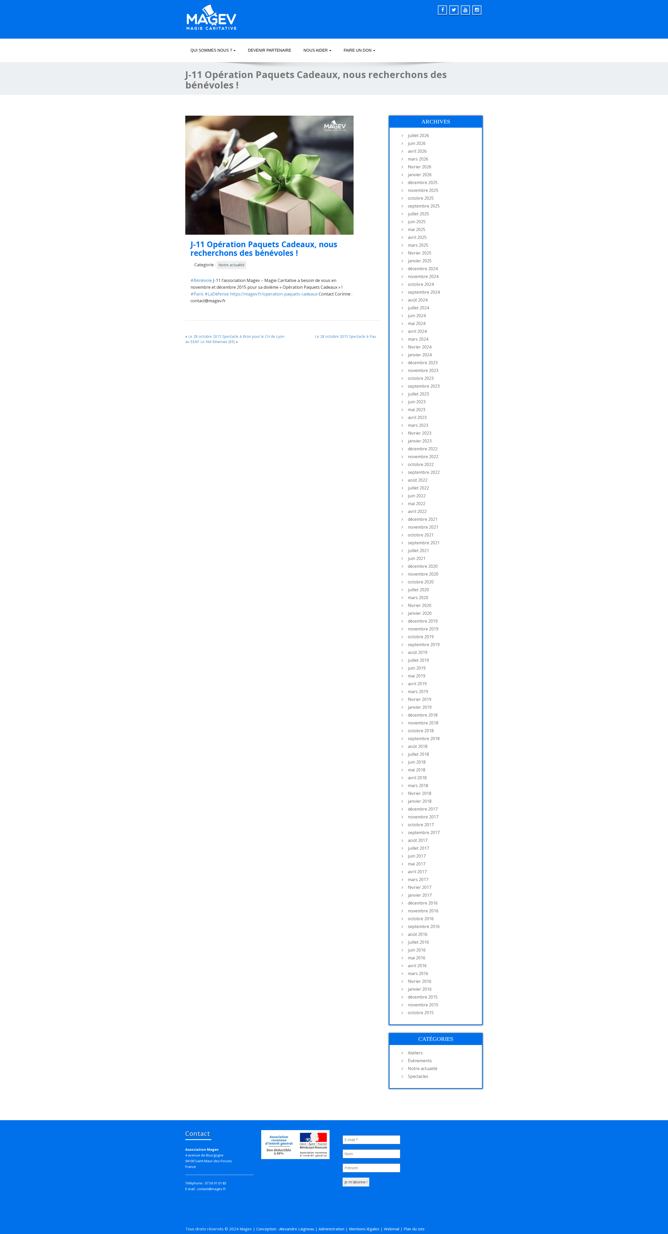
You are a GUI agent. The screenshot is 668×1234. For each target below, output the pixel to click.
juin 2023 (417, 401)
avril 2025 (417, 237)
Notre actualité (231, 264)
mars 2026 (418, 159)
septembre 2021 (424, 542)
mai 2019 (416, 675)
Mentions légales (364, 1228)
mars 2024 (418, 339)
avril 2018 (417, 777)
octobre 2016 (421, 918)
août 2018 (417, 746)
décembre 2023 (423, 362)
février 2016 (419, 981)
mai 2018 (416, 769)
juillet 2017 (418, 848)
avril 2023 (417, 417)
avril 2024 (417, 331)
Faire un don (358, 50)
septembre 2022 (424, 472)
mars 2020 (418, 597)
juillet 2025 (418, 213)
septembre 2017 (424, 832)
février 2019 (419, 699)
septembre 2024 (424, 292)
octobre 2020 (421, 581)
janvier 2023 (420, 441)
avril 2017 (417, 871)
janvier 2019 (420, 707)
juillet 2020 (418, 589)
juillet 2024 (418, 307)
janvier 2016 (420, 989)
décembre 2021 (423, 519)
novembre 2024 (423, 276)
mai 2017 (416, 863)
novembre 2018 (423, 722)
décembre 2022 (423, 448)
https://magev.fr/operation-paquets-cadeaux (274, 294)
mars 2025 (418, 245)
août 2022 (417, 480)
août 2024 (417, 300)
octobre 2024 (421, 284)
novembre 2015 (423, 1004)
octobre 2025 (421, 198)
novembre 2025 (423, 190)
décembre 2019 (423, 621)
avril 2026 (417, 151)
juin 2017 (417, 856)
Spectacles (418, 1076)
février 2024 (419, 347)
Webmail (391, 1228)
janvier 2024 (420, 354)
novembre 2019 (423, 628)
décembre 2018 (423, 715)
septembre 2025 (424, 206)
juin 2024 (417, 315)
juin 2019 (417, 668)
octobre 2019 (421, 636)
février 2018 (419, 793)
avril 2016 (417, 965)
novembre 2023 (423, 370)
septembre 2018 (424, 738)
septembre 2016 (424, 926)
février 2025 (419, 253)
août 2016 (417, 934)
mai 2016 (416, 957)
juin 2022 (417, 495)
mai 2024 (416, 323)
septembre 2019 (424, 644)
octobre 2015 (421, 1012)
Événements (420, 1060)
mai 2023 (416, 409)
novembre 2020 (423, 574)
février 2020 (419, 605)
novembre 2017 (423, 816)
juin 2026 (417, 143)
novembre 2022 (423, 456)
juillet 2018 (418, 754)
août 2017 (417, 840)
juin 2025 (417, 221)
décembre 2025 (423, 182)
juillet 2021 (418, 550)
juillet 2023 (418, 394)
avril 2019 (417, 683)
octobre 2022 (421, 464)
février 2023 (419, 433)
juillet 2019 (418, 660)
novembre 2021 (423, 527)
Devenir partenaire (269, 50)
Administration (331, 1228)
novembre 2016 (423, 910)
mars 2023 (418, 425)
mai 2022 (416, 503)
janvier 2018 (420, 801)
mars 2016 (418, 973)
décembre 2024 (423, 268)
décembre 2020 (423, 566)
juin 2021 (417, 558)
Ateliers (415, 1052)
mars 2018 (418, 785)
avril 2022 (417, 511)
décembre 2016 (423, 903)
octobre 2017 (421, 824)
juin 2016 (417, 950)
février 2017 (419, 887)
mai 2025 (416, 229)
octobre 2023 (421, 378)
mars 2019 (418, 691)
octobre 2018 (421, 730)
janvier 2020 (420, 613)
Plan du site (414, 1228)
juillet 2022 (418, 488)
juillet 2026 (418, 135)
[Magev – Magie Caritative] (211, 16)
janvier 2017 (420, 895)
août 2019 (417, 652)
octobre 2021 (421, 535)
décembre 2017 (423, 809)
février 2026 (419, 166)
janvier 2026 (420, 174)
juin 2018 (417, 762)
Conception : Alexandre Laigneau (285, 1228)
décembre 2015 (423, 997)
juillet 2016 (418, 942)
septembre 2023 (424, 386)
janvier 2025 (420, 260)
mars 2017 (418, 879)
